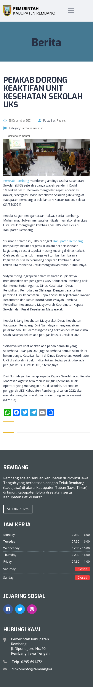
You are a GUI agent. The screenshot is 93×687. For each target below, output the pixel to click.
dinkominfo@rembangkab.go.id (37, 669)
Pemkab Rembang (16, 181)
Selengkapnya (18, 509)
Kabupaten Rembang (68, 241)
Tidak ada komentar (17, 136)
